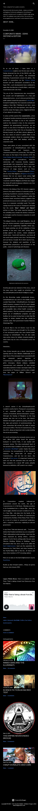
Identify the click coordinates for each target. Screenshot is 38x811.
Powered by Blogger (20, 800)
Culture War (30, 100)
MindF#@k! (17, 620)
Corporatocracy (8, 71)
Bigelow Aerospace (28, 173)
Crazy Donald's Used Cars (17, 765)
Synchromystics (7, 623)
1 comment (11, 768)
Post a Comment (8, 632)
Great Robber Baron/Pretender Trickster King (17, 157)
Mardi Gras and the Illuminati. (13, 663)
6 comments (11, 695)
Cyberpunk (10, 620)
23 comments (11, 668)
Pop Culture (28, 620)
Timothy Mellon (12, 171)
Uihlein (32, 171)
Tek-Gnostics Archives (13, 7)
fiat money (14, 458)
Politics (22, 620)
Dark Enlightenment (9, 546)
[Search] (34, 3)
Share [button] (4, 617)
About (5, 22)
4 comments (11, 741)
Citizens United (30, 80)
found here (6, 560)
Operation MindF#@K (11, 449)
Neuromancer (8, 374)
